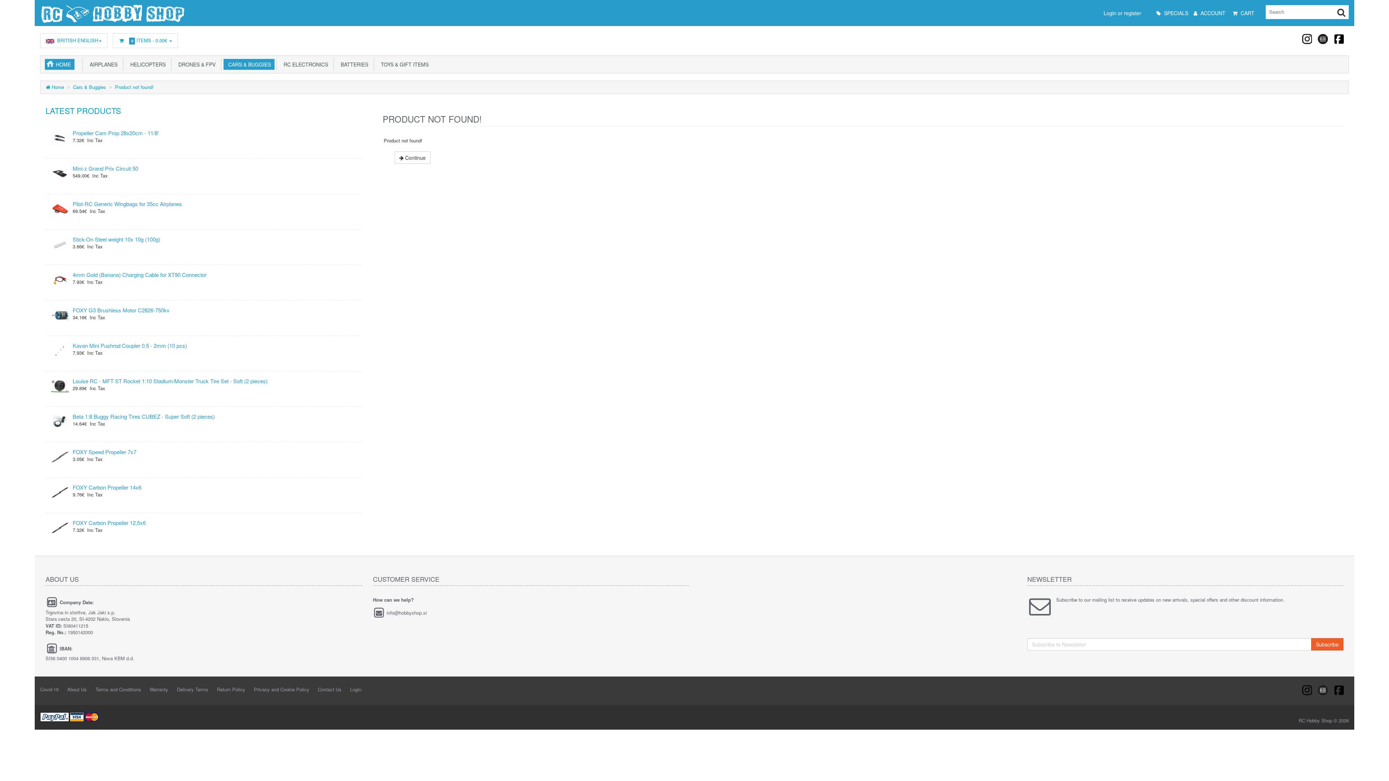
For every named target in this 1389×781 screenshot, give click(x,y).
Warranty (159, 689)
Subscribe (1327, 644)
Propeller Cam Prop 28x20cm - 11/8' (116, 133)
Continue (415, 157)
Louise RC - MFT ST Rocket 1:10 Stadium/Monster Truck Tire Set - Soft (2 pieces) (170, 381)
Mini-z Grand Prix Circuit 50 (105, 168)
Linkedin (1323, 38)
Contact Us (329, 689)
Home (63, 64)
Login (355, 689)
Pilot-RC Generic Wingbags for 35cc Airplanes (127, 204)
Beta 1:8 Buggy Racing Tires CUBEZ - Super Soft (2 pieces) (144, 416)
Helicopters (146, 64)
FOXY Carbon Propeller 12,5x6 (109, 522)
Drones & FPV (195, 64)
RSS (1307, 38)
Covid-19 (49, 689)
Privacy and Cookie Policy (281, 689)
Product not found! (134, 87)
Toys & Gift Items (403, 64)
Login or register (1122, 13)
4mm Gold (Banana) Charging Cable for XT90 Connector (140, 274)
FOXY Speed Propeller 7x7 (104, 452)
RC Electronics (304, 64)
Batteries (353, 64)
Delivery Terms (192, 689)
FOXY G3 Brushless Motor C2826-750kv (121, 310)
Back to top (1376, 769)
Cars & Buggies (248, 64)
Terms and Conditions (118, 689)
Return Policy (231, 689)
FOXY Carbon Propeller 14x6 (107, 487)
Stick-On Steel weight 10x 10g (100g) (116, 239)
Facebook (1338, 38)
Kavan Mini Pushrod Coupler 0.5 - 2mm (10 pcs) (130, 345)
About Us (77, 689)
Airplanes (102, 64)
